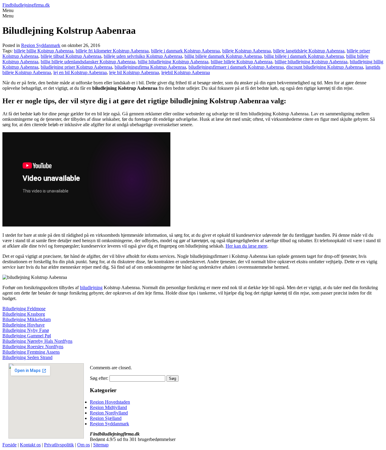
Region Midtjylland (108, 407)
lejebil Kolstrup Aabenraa (185, 72)
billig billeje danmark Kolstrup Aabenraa (223, 56)
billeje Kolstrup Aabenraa (246, 50)
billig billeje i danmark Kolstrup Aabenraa (304, 56)
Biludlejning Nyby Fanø (25, 330)
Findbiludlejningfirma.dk (26, 5)
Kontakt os (30, 444)
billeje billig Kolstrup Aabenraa (43, 50)
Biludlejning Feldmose (24, 308)
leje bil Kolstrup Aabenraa (134, 72)
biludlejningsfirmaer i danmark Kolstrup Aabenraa (236, 67)
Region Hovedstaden (110, 402)
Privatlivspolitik (59, 444)
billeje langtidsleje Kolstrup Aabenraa (308, 50)
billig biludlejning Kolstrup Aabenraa (173, 61)
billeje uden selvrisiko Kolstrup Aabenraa (143, 56)
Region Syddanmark (40, 45)
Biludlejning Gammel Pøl (26, 335)
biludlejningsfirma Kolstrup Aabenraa (150, 67)
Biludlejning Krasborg (23, 314)
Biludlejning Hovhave (23, 324)
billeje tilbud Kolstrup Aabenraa (71, 56)
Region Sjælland (106, 418)
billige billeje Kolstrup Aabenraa (241, 61)
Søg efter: (99, 378)
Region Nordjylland (109, 412)
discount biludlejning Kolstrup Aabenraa (324, 67)
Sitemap (101, 444)
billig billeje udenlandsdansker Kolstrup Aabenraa (88, 61)
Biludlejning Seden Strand (27, 357)
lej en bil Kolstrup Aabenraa (80, 72)
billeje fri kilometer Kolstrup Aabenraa (112, 50)
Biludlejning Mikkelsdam (26, 319)
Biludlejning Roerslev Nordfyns (32, 346)
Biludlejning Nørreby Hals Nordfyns (37, 341)
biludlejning (91, 287)
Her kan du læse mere (246, 245)
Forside (9, 444)
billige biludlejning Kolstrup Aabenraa (311, 61)
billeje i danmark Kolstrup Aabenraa (185, 50)
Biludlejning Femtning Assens (31, 352)
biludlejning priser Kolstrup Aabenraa (76, 67)
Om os (83, 444)
